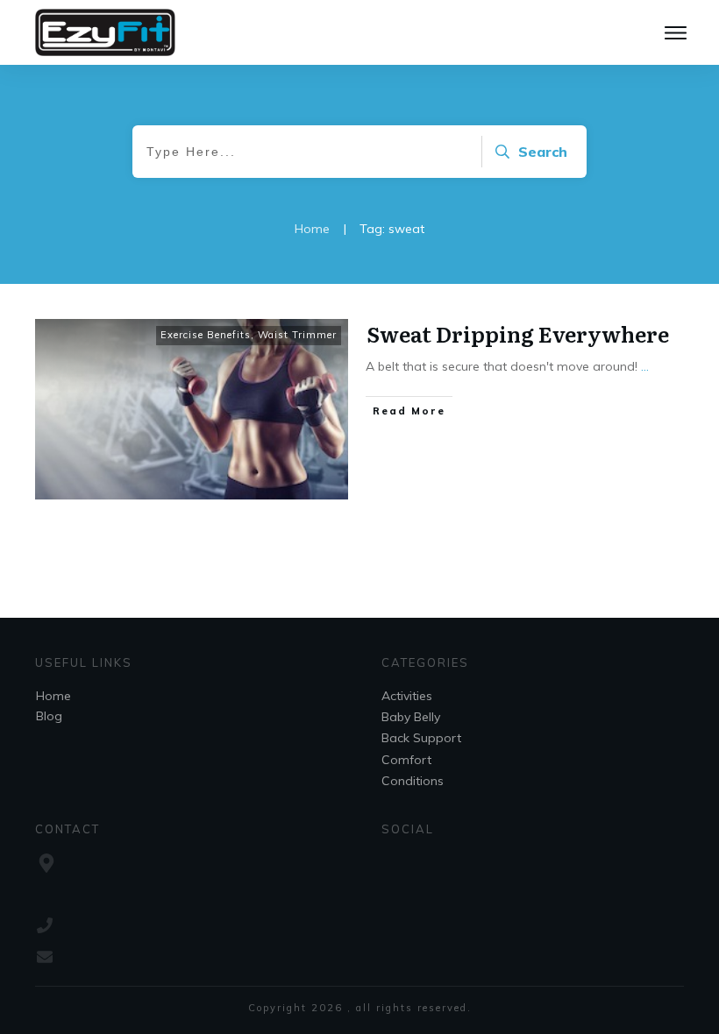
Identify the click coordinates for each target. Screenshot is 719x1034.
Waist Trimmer (297, 335)
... (645, 366)
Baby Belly (410, 717)
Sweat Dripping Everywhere (518, 333)
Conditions (412, 781)
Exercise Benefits (205, 335)
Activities (406, 696)
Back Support (421, 738)
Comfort (406, 760)
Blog (49, 716)
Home (53, 696)
